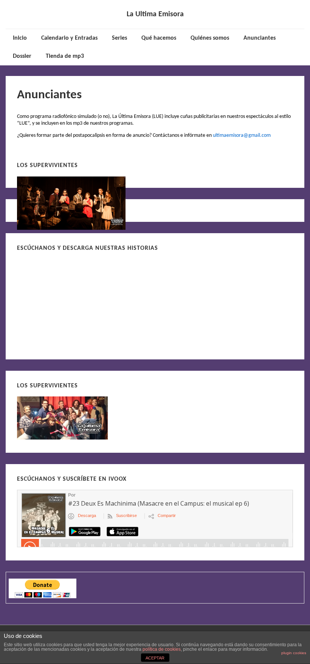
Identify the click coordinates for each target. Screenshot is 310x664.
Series (119, 38)
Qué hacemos (158, 38)
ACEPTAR (155, 658)
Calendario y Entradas (69, 38)
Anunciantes (259, 38)
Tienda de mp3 (65, 56)
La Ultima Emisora (155, 14)
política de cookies (162, 649)
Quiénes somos (210, 38)
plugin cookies (293, 653)
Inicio (20, 38)
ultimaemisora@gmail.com (242, 135)
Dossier (22, 56)
